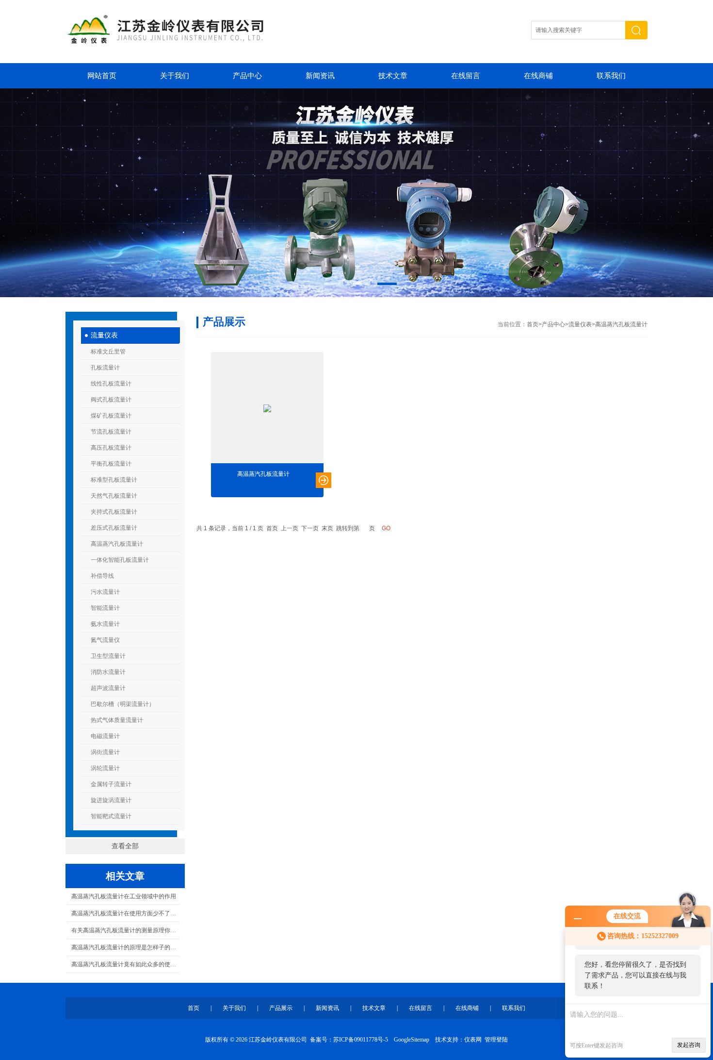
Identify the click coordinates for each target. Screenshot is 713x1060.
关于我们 (174, 76)
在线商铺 (538, 76)
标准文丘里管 (108, 351)
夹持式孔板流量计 (114, 511)
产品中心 (247, 76)
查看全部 (125, 846)
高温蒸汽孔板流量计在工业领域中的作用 (123, 896)
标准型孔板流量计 (114, 479)
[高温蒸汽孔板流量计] (267, 408)
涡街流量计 (105, 752)
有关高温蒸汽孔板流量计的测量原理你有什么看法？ (124, 930)
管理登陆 (496, 1039)
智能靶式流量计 (111, 816)
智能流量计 (105, 608)
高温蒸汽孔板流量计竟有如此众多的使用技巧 (124, 964)
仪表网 (473, 1039)
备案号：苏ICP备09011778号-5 (349, 1039)
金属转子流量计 (111, 784)
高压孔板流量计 (111, 447)
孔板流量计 (105, 367)
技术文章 (392, 76)
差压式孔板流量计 (114, 527)
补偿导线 (102, 575)
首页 (532, 324)
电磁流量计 (105, 736)
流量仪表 (104, 335)
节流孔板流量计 (111, 431)
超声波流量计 (108, 688)
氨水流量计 (105, 624)
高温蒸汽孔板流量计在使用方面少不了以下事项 (124, 913)
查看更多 (323, 480)
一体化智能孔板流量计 (120, 559)
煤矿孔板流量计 (111, 415)
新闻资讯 (320, 76)
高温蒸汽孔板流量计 (117, 543)
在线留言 (465, 76)
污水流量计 (105, 592)
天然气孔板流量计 (114, 495)
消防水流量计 (108, 672)
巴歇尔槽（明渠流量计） (123, 704)
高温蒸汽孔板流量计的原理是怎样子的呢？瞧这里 (124, 947)
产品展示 (280, 1008)
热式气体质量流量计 (117, 720)
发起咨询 (688, 1045)
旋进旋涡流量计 (111, 800)
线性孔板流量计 (111, 383)
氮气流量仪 (105, 640)
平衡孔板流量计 (111, 463)
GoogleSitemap (411, 1039)
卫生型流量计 (108, 656)
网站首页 (101, 76)
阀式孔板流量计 (111, 399)
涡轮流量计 (105, 768)
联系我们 (611, 76)
